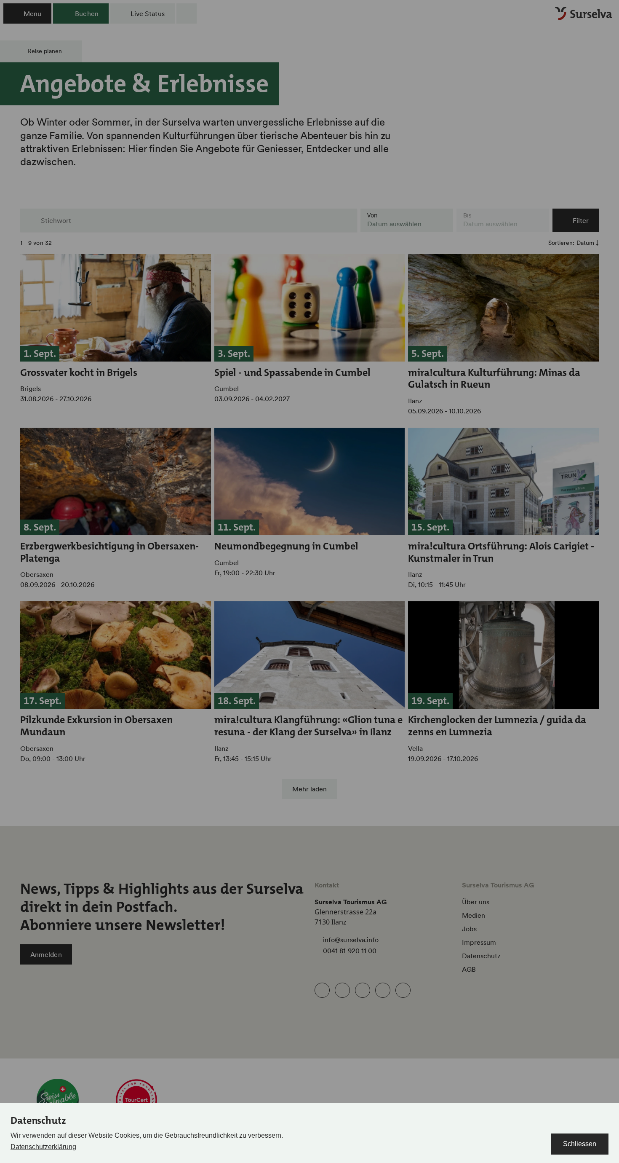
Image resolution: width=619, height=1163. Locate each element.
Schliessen (579, 1143)
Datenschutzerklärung (43, 1146)
